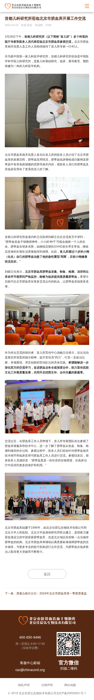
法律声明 (47, 685)
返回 (47, 574)
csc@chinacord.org (30, 669)
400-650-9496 (30, 637)
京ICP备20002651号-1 (71, 693)
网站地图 (70, 685)
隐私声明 (24, 685)
